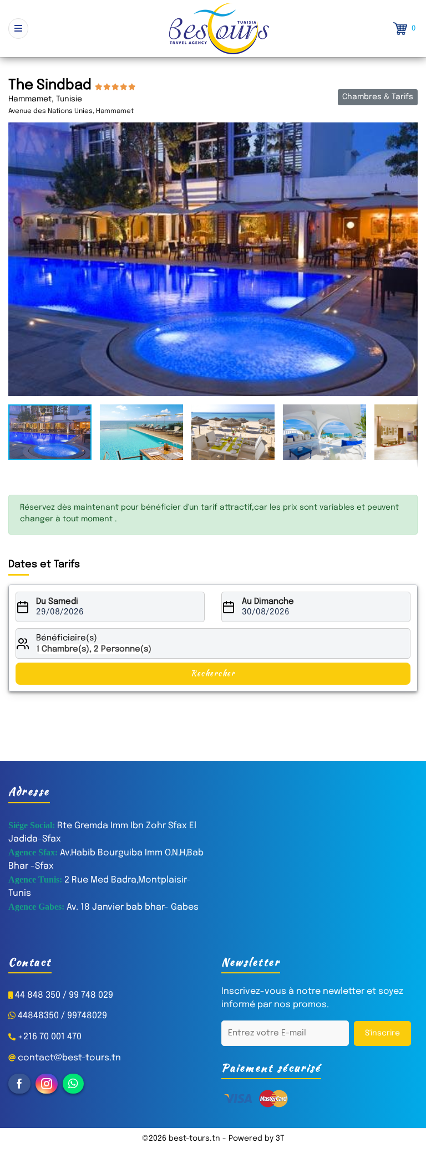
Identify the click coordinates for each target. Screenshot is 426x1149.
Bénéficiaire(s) (66, 638)
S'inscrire (382, 1033)
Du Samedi (57, 601)
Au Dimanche (268, 601)
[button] (408, 132)
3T (280, 1138)
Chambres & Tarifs (377, 97)
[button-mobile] (18, 28)
